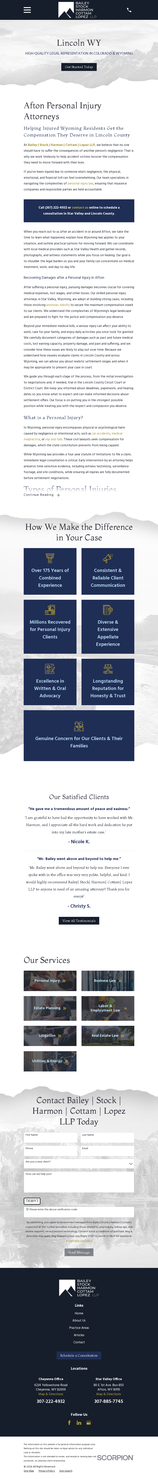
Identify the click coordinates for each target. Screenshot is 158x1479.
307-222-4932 (51, 1401)
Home (79, 1313)
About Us (79, 1320)
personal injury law (80, 183)
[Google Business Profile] (88, 1422)
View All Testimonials (79, 921)
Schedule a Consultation (79, 1355)
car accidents (101, 433)
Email (85, 1148)
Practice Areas (79, 1328)
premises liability (58, 305)
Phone (29, 1148)
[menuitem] (29, 1471)
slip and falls (53, 439)
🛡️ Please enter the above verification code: (52, 1209)
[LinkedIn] (79, 1422)
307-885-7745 (108, 1401)
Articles (79, 1335)
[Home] (77, 10)
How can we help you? (39, 1174)
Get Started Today (79, 67)
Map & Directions (51, 1394)
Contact (79, 1342)
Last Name (88, 1135)
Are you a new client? (38, 1162)
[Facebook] (69, 1422)
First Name (32, 1135)
